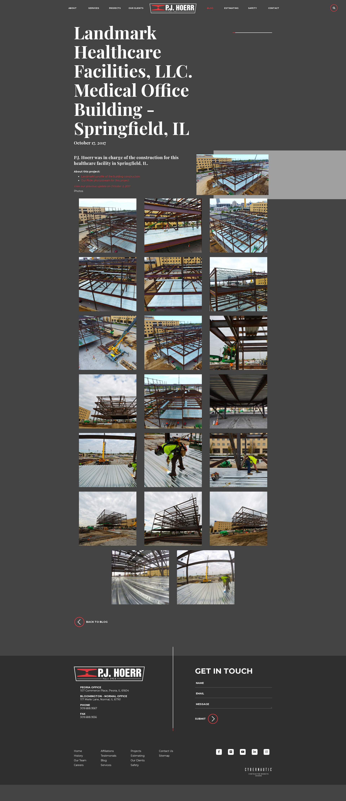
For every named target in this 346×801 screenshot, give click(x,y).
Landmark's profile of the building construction (110, 176)
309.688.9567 (88, 706)
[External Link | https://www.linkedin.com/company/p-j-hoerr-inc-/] (255, 752)
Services (93, 8)
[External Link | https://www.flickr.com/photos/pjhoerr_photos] (231, 752)
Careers (78, 765)
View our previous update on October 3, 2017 (102, 186)
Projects (136, 751)
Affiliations (107, 751)
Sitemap (164, 755)
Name (200, 683)
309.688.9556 (88, 715)
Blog (210, 8)
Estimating (231, 8)
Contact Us (166, 751)
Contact (273, 8)
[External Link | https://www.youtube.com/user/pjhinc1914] (243, 752)
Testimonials (108, 755)
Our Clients (135, 8)
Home (78, 751)
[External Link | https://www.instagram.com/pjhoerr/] (266, 752)
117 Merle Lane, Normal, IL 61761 (103, 698)
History (78, 755)
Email (200, 693)
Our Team (80, 760)
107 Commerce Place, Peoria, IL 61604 (104, 689)
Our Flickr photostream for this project (105, 180)
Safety (252, 8)
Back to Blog (97, 621)
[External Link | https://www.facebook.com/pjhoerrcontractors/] (219, 752)
